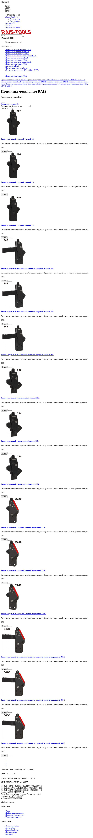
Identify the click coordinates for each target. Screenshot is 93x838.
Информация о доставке (14, 813)
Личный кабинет (12, 830)
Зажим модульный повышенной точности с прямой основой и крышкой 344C (33, 700)
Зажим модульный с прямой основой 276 (17, 225)
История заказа (11, 832)
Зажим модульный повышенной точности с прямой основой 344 (27, 312)
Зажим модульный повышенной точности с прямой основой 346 (27, 355)
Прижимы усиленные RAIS (16, 60)
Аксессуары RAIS (12, 66)
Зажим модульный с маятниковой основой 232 (20, 398)
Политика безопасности (14, 815)
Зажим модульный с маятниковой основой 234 (20, 441)
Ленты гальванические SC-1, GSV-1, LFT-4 (22, 70)
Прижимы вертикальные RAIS (17, 52)
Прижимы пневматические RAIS (18, 62)
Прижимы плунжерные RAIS (16, 58)
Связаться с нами (12, 826)
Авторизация (15, 21)
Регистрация (15, 19)
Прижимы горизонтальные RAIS (18, 50)
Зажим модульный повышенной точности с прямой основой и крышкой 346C (33, 743)
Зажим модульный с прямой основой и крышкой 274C (23, 570)
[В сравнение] (11, 151)
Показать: (4, 108)
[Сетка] (4, 102)
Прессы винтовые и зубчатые (16, 68)
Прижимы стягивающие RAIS (17, 54)
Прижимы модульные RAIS (16, 64)
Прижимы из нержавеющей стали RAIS (20, 56)
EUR (7, 9)
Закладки (9, 834)
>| (6, 766)
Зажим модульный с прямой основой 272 (17, 139)
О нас (7, 811)
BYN (7, 6)
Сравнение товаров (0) (9, 104)
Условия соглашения (13, 817)
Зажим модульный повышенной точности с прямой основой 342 (27, 268)
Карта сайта (10, 828)
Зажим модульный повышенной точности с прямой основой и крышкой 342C (33, 657)
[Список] (2, 102)
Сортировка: (6, 106)
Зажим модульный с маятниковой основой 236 (20, 484)
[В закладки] (9, 151)
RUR (7, 11)
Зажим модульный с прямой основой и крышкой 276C (23, 614)
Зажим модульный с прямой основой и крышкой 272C (23, 527)
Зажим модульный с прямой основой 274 (17, 182)
